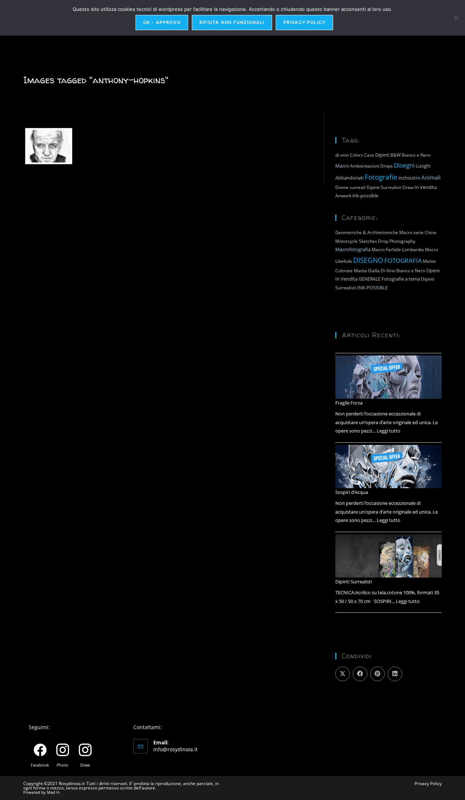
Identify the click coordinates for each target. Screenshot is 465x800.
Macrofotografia (353, 249)
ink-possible (365, 195)
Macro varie (411, 232)
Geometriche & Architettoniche (366, 232)
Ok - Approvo (162, 22)
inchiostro (409, 177)
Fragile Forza (349, 402)
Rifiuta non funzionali (231, 22)
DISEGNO (368, 260)
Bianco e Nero (416, 155)
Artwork (343, 196)
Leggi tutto (388, 430)
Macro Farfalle (386, 249)
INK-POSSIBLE (372, 287)
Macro (342, 165)
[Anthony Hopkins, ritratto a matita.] (48, 146)
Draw (408, 187)
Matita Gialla (367, 271)
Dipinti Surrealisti (384, 187)
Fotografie (381, 176)
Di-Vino (388, 271)
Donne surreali (350, 187)
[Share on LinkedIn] (395, 674)
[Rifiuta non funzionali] (456, 17)
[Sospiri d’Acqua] (388, 467)
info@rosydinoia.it (175, 749)
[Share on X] (342, 674)
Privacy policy (304, 22)
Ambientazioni (364, 166)
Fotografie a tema (400, 279)
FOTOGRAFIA (403, 260)
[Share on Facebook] (360, 674)
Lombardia (413, 249)
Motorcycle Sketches (356, 241)
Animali (431, 177)
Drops (386, 166)
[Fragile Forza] (388, 377)
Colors (356, 155)
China (430, 232)
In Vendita (426, 187)
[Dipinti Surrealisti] (388, 556)
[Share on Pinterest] (377, 674)
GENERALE (369, 279)
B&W (396, 155)
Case (369, 155)
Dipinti (382, 155)
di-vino (342, 155)
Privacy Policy (428, 783)
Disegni (404, 165)
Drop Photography (396, 241)
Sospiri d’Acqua (351, 492)
